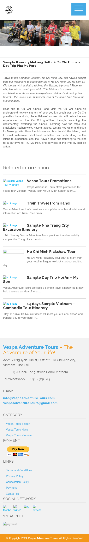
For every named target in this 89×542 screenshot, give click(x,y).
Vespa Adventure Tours (30, 347)
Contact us (12, 493)
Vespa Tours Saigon (18, 424)
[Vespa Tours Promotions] (13, 182)
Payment (11, 487)
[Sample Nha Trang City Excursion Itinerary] (13, 225)
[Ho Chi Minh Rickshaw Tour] (13, 256)
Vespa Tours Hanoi (17, 429)
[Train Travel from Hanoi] (13, 203)
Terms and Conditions (19, 470)
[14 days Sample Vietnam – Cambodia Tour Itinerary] (13, 303)
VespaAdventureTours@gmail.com (30, 403)
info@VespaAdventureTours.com (29, 398)
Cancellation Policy (17, 482)
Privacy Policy (14, 476)
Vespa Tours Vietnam (19, 435)
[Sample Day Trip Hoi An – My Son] (13, 277)
